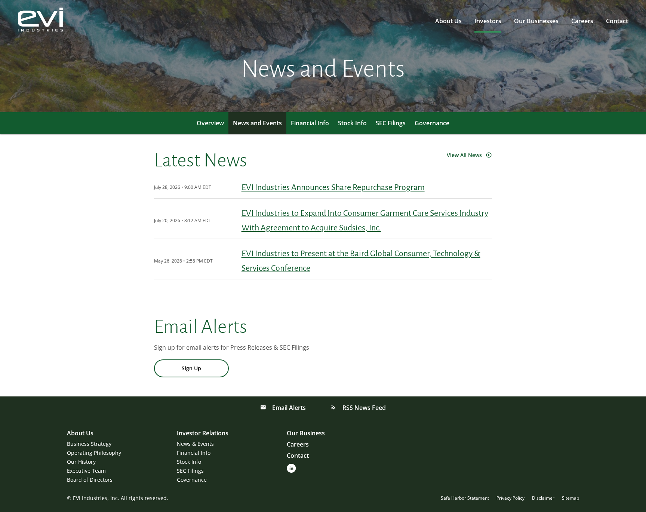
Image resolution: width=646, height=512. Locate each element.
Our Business (306, 433)
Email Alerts (288, 408)
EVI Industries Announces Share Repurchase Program (333, 187)
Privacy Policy (510, 498)
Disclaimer (543, 498)
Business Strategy (89, 443)
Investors (487, 21)
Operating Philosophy (94, 452)
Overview (210, 123)
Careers (582, 21)
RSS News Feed (363, 408)
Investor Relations (202, 433)
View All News (464, 155)
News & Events (195, 443)
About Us (448, 21)
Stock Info (352, 123)
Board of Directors (90, 479)
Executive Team (86, 470)
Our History (81, 461)
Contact (617, 21)
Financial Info (310, 123)
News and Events (257, 123)
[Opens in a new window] (291, 467)
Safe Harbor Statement (465, 498)
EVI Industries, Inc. (96, 498)
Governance (432, 123)
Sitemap (570, 498)
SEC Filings (391, 123)
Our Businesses (536, 21)
